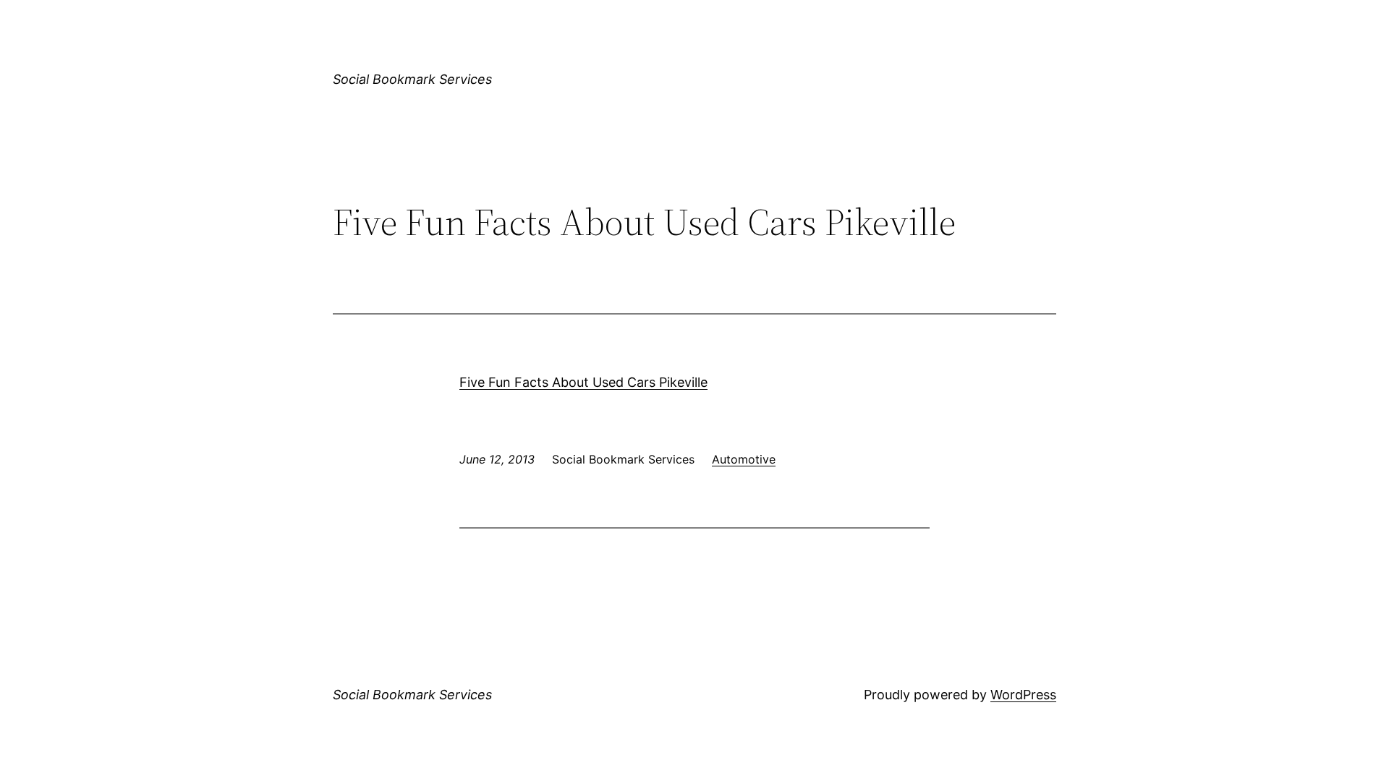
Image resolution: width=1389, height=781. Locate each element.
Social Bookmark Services (412, 79)
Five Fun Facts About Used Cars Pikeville (583, 382)
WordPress (1023, 694)
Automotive (744, 459)
